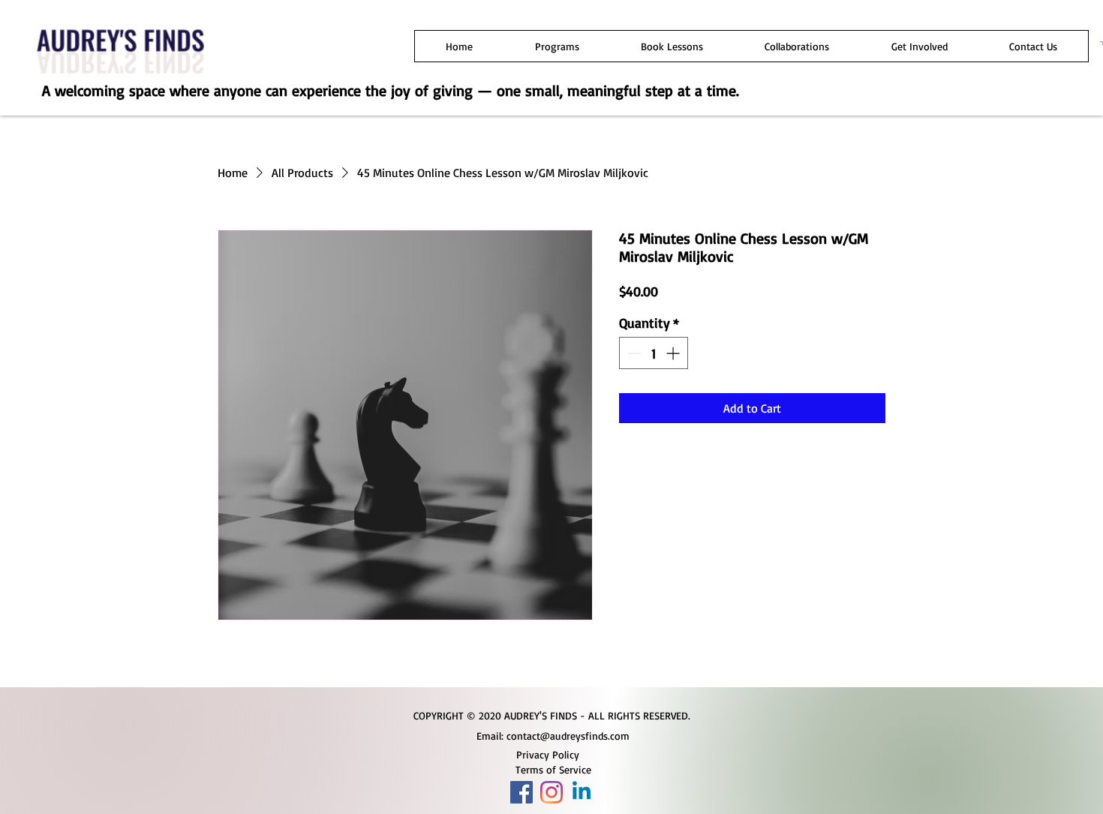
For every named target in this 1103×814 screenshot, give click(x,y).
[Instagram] (551, 792)
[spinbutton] (654, 353)
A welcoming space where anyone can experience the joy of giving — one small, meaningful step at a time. (390, 90)
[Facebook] (521, 792)
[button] (556, 46)
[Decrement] (633, 353)
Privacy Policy (547, 754)
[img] (120, 76)
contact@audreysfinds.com (568, 735)
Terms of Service (553, 769)
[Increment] (674, 353)
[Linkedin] (581, 792)
